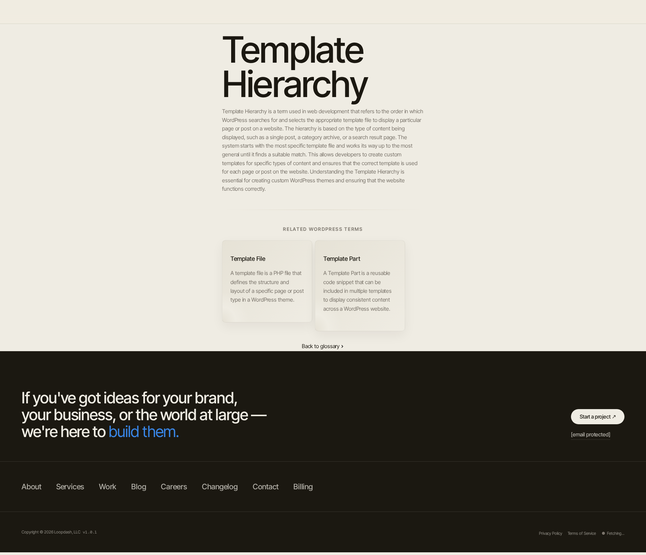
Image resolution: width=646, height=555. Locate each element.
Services (590, 12)
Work (564, 12)
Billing (303, 486)
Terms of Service (582, 533)
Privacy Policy (550, 533)
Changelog (220, 486)
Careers (174, 486)
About (542, 12)
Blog (614, 12)
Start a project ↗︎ (598, 416)
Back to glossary (320, 346)
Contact (266, 486)
